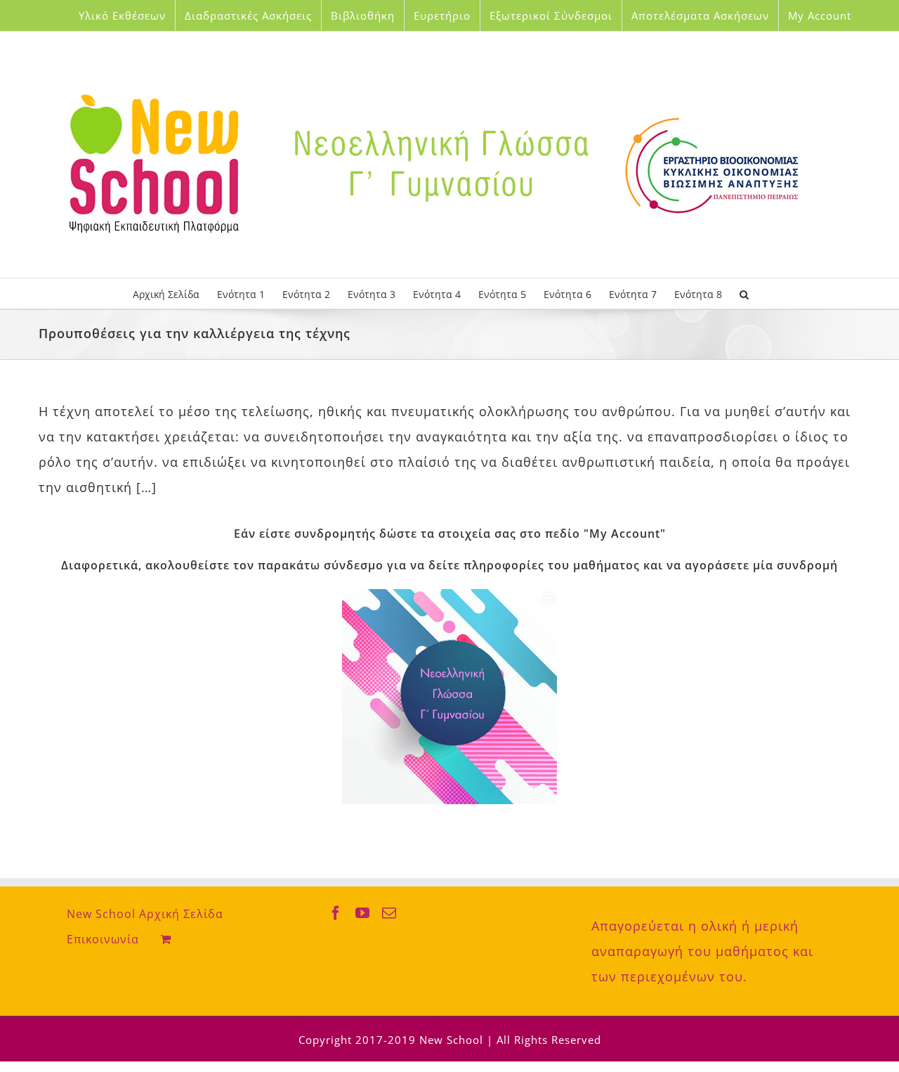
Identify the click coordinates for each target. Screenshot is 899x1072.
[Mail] (389, 913)
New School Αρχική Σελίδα (145, 914)
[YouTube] (362, 913)
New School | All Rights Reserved (510, 1040)
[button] (744, 293)
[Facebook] (336, 913)
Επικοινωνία (103, 939)
